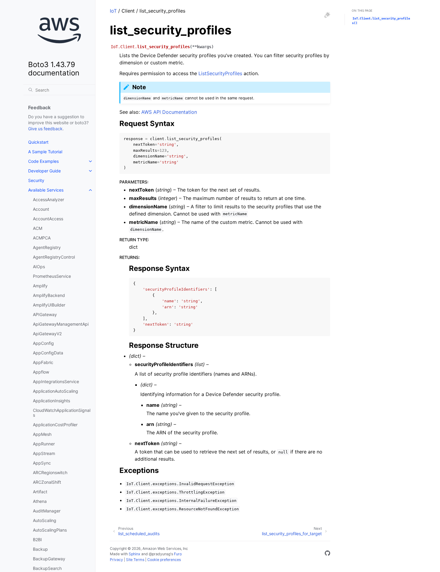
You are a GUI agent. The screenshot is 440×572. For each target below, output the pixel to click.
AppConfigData (48, 352)
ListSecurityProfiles (220, 73)
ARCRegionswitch (50, 472)
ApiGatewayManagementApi (61, 324)
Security (36, 180)
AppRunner (44, 443)
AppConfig (43, 343)
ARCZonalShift (47, 482)
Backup (40, 549)
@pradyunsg (159, 554)
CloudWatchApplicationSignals (61, 413)
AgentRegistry (47, 247)
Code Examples (43, 161)
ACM (37, 228)
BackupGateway (49, 558)
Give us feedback (45, 128)
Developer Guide (44, 170)
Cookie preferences (164, 559)
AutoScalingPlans (50, 529)
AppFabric (43, 362)
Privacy (116, 559)
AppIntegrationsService (56, 381)
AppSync (42, 462)
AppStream (44, 453)
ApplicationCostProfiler (55, 424)
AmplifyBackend (49, 295)
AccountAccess (48, 218)
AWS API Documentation (169, 112)
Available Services (45, 189)
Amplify (40, 285)
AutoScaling (44, 520)
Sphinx (134, 554)
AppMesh (42, 434)
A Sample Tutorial (45, 151)
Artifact (40, 491)
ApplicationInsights (51, 400)
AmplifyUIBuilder (49, 304)
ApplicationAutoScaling (55, 391)
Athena (40, 501)
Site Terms (135, 559)
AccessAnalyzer (48, 199)
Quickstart (38, 142)
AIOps (39, 266)
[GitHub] (327, 554)
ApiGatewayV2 (47, 333)
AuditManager (46, 510)
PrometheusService (52, 276)
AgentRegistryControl (54, 257)
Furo (178, 554)
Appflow (41, 371)
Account (41, 209)
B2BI (37, 539)
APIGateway (45, 314)
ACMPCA (42, 237)
